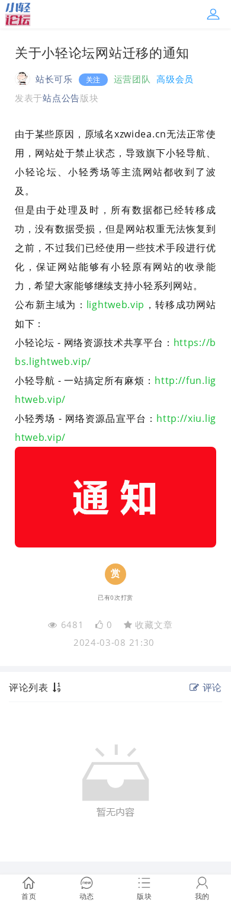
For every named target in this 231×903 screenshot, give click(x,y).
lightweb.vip (115, 304)
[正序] (58, 687)
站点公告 (61, 98)
